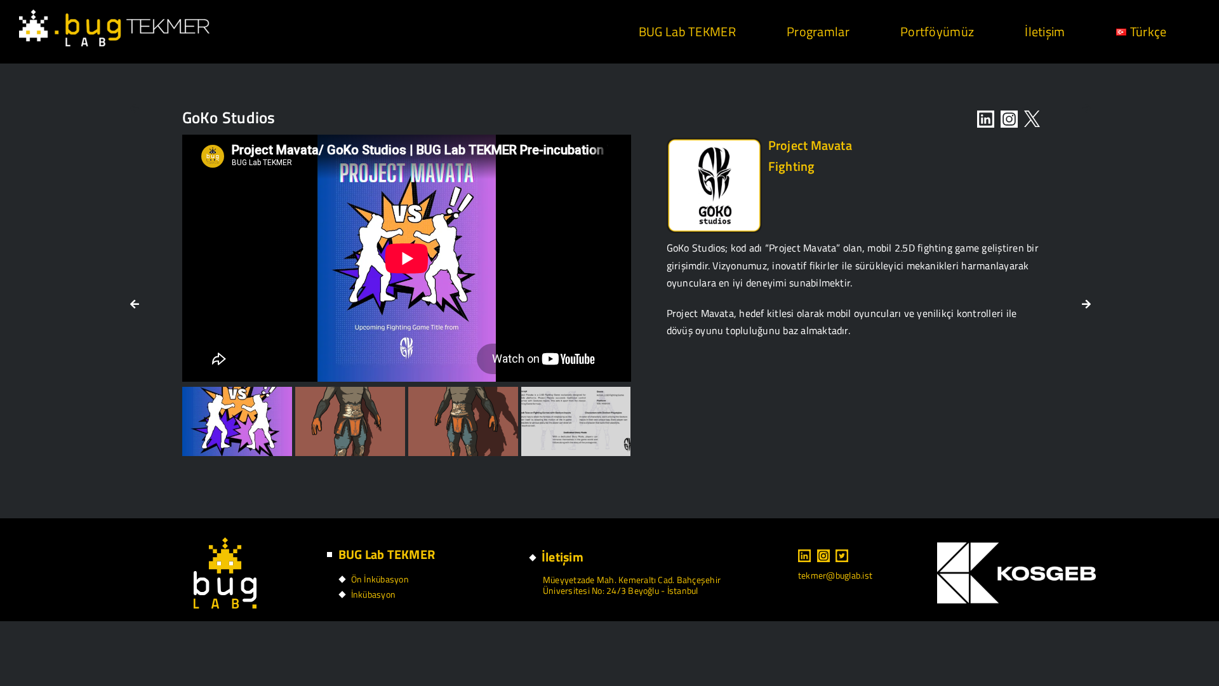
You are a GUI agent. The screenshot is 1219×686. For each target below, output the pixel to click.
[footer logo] (225, 542)
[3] (350, 421)
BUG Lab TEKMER (386, 554)
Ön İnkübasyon (380, 579)
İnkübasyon (373, 594)
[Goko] (714, 143)
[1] (237, 421)
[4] (463, 421)
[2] (576, 421)
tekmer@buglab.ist (835, 575)
